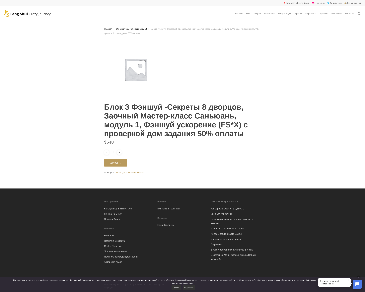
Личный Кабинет (112, 214)
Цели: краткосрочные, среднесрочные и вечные (232, 221)
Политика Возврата (114, 241)
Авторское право (113, 262)
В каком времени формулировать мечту (232, 250)
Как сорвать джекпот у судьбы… (228, 208)
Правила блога (112, 219)
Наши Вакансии (165, 225)
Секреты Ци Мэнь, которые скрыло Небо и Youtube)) (233, 257)
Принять (176, 288)
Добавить (115, 163)
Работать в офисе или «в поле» (227, 228)
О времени (216, 244)
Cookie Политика (113, 246)
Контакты (109, 235)
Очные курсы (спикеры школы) (131, 29)
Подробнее (188, 288)
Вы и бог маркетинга (221, 214)
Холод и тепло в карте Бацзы (226, 234)
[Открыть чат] (357, 284)
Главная (108, 29)
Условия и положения (115, 251)
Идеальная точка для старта (226, 239)
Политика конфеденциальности (121, 257)
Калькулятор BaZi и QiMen (118, 208)
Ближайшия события (168, 208)
